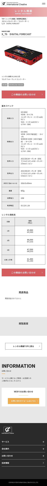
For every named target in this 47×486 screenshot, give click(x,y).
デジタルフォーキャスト (16, 85)
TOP (3, 19)
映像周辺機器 (21, 19)
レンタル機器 (10, 19)
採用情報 (5, 462)
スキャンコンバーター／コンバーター (15, 21)
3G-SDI (4, 85)
